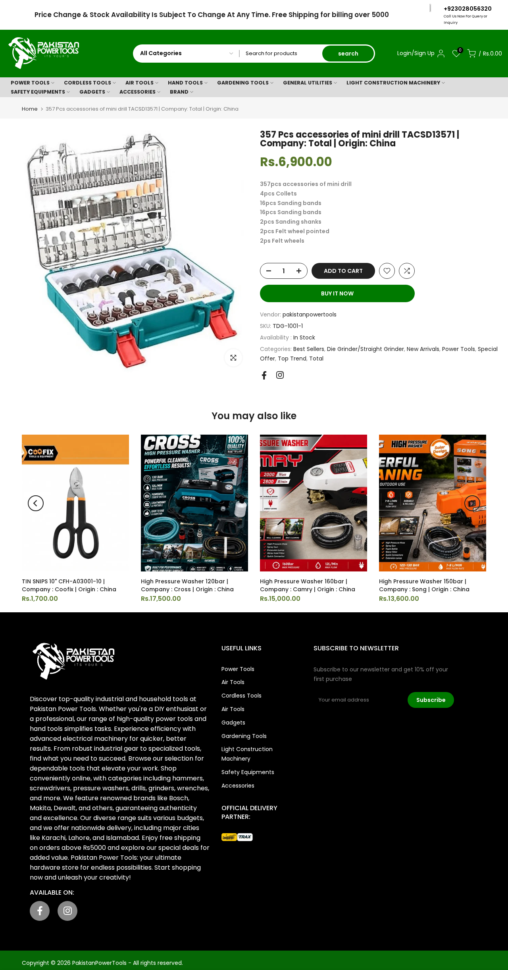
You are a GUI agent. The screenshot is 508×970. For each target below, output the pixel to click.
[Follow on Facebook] (264, 375)
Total (316, 358)
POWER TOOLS (30, 82)
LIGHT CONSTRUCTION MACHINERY (393, 82)
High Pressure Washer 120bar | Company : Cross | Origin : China (187, 585)
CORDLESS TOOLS (87, 82)
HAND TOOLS (185, 82)
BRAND (179, 91)
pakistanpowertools (310, 314)
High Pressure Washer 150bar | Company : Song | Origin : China (424, 585)
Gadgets (233, 723)
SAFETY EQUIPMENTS (38, 91)
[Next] (472, 503)
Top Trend (292, 358)
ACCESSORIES (137, 91)
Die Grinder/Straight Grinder (365, 349)
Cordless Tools (241, 696)
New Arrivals (423, 349)
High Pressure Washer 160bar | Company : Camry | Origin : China (307, 585)
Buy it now (337, 293)
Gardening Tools (244, 736)
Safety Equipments (247, 772)
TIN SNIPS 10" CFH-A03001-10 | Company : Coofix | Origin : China (69, 585)
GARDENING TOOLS (243, 82)
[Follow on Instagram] (280, 375)
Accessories (237, 786)
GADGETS (92, 91)
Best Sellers (308, 349)
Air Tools (232, 682)
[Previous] (36, 503)
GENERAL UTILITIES (307, 82)
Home (30, 109)
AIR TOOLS (139, 82)
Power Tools (458, 349)
